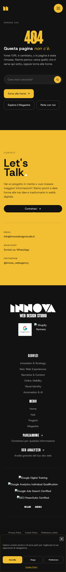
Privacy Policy (14, 532)
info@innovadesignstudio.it (19, 236)
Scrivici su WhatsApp (16, 249)
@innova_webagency (16, 262)
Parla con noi (48, 105)
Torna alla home (17, 93)
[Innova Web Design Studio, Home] (5, 8)
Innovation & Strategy (33, 363)
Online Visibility (33, 380)
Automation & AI (33, 392)
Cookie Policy (31, 567)
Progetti (33, 420)
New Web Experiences (33, 369)
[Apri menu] (58, 8)
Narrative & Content (33, 375)
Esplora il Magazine (19, 105)
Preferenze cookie (49, 532)
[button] (61, 539)
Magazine (33, 426)
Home (33, 408)
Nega (33, 559)
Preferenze (53, 559)
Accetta (12, 559)
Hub (33, 414)
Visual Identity (33, 386)
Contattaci (31, 208)
